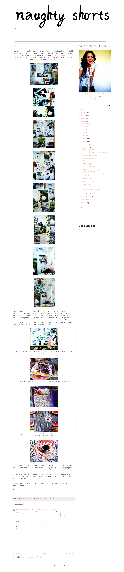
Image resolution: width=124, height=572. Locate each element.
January (86, 199)
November (87, 127)
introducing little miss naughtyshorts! (92, 170)
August (86, 135)
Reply (18, 528)
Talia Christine (74, 566)
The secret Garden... (91, 155)
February (87, 196)
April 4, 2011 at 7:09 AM (47, 509)
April (85, 147)
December (87, 124)
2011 (83, 121)
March (85, 193)
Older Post (70, 554)
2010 (83, 203)
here (68, 381)
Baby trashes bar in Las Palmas (95, 181)
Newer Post (17, 554)
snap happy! (87, 164)
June (85, 141)
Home (44, 554)
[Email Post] (46, 498)
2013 (83, 115)
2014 (83, 112)
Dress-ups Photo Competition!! (94, 152)
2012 (83, 118)
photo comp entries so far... (94, 161)
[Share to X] (52, 498)
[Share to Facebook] (53, 498)
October (86, 130)
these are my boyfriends (92, 190)
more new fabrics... (90, 178)
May (84, 144)
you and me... (88, 187)
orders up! (86, 184)
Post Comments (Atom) (33, 557)
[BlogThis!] (51, 498)
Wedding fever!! (88, 150)
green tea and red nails (26, 509)
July (85, 138)
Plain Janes (60, 55)
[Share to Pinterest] (55, 498)
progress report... (90, 166)
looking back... (88, 158)
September (87, 132)
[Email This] (49, 498)
